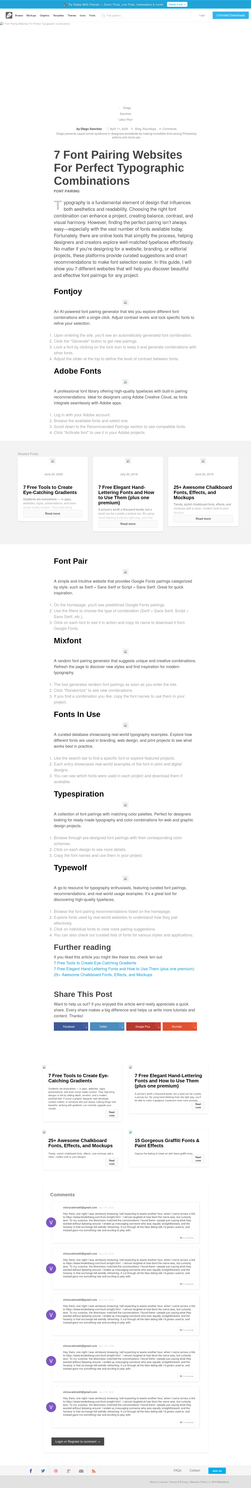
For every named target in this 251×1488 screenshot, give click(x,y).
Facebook (75, 1026)
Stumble (184, 1026)
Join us (217, 1471)
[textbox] (145, 15)
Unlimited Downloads (231, 15)
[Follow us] (43, 1471)
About (153, 1482)
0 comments (188, 1237)
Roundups (149, 129)
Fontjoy (68, 291)
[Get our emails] (81, 1471)
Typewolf (70, 867)
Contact (194, 1470)
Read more (52, 513)
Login (202, 15)
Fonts (92, 15)
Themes (72, 15)
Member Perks (199, 1482)
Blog (138, 129)
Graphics (44, 15)
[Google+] (69, 1471)
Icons (83, 15)
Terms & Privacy (179, 1482)
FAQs (177, 1470)
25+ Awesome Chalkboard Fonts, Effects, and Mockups (203, 492)
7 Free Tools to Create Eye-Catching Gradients (50, 489)
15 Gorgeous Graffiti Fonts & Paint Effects (167, 1143)
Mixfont (67, 640)
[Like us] (31, 1471)
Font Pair (70, 561)
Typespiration (79, 794)
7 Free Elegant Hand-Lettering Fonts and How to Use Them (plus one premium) (126, 494)
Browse (19, 15)
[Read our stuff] (94, 1471)
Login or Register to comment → (77, 1441)
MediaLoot (39, 1481)
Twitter (111, 1026)
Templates (58, 15)
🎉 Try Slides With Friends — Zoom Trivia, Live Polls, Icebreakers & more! (125, 4)
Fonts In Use (77, 714)
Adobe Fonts (77, 371)
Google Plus (147, 1026)
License (163, 1482)
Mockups (31, 15)
